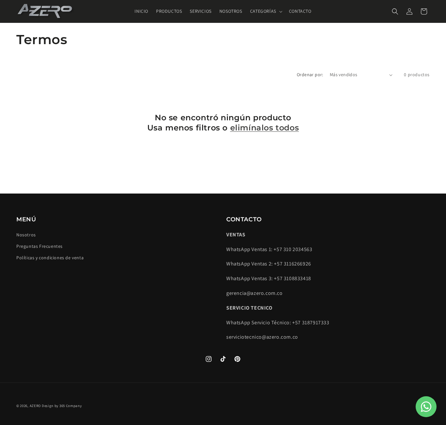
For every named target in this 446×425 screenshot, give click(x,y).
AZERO (36, 405)
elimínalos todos (264, 127)
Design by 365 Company (62, 405)
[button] (265, 11)
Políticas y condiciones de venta (50, 258)
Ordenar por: (310, 74)
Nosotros (26, 235)
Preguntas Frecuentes (39, 246)
